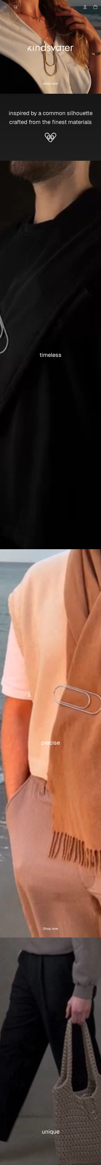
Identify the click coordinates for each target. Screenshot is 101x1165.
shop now (50, 83)
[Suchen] (15, 7)
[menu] (5, 7)
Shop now (50, 928)
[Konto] (85, 7)
